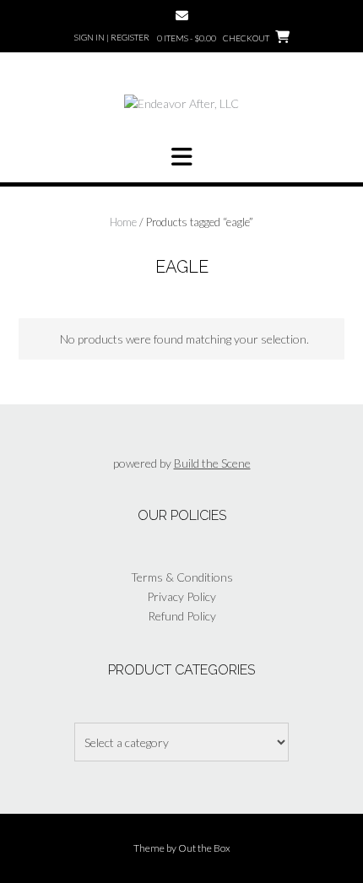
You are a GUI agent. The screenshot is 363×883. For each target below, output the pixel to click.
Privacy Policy (181, 596)
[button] (181, 157)
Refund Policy (182, 616)
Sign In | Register (111, 37)
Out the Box (204, 848)
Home (123, 222)
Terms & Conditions (182, 577)
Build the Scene (212, 463)
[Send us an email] (182, 15)
